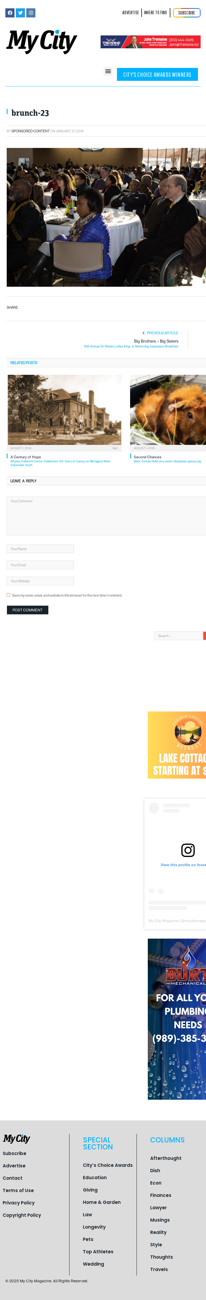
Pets (88, 1239)
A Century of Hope (60, 461)
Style (156, 1244)
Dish (155, 1170)
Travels (159, 1269)
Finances (160, 1195)
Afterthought (166, 1158)
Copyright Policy (22, 1215)
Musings (160, 1220)
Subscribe (14, 1153)
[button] (108, 71)
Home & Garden (102, 1202)
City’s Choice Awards (108, 1165)
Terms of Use (18, 1190)
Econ (155, 1183)
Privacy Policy (19, 1203)
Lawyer (158, 1207)
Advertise (14, 1166)
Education (95, 1177)
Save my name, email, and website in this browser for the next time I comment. (67, 595)
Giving (90, 1190)
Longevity (94, 1227)
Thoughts (161, 1257)
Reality (158, 1232)
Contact (13, 1178)
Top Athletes (98, 1251)
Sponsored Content (31, 131)
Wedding (93, 1264)
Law (87, 1214)
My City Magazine (164, 920)
